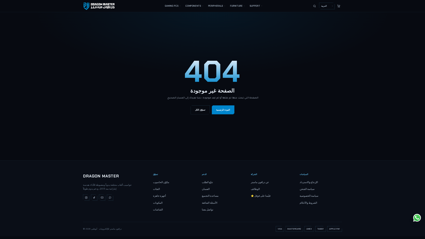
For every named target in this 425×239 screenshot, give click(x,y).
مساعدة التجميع (210, 195)
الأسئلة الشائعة (209, 202)
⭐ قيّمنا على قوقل (260, 195)
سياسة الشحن (307, 189)
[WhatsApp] (110, 197)
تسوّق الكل (200, 109)
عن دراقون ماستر (260, 182)
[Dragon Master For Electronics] (99, 6)
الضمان (206, 189)
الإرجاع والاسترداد (309, 182)
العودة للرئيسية (223, 109)
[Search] (314, 6)
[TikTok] (94, 197)
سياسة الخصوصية (309, 195)
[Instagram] (86, 197)
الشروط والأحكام (308, 202)
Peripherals (215, 5)
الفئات (156, 189)
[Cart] (338, 6)
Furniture (236, 5)
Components (193, 5)
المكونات (158, 202)
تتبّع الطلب (207, 182)
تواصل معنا (207, 209)
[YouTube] (102, 197)
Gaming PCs (172, 5)
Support (255, 5)
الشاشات (158, 209)
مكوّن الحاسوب (161, 182)
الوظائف (255, 189)
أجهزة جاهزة (159, 195)
